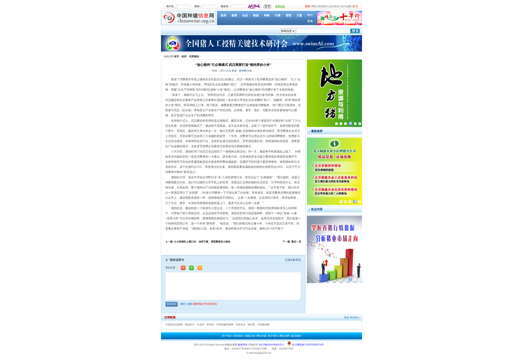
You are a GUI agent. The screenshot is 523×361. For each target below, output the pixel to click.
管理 (288, 15)
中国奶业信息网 (174, 324)
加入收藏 (346, 6)
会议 (245, 15)
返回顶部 (296, 335)
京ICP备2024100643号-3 (271, 344)
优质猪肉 (194, 56)
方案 (299, 15)
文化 (310, 21)
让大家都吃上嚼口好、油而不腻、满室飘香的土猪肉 (202, 241)
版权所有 (243, 344)
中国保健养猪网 (224, 324)
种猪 (267, 15)
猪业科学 (190, 324)
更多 (346, 317)
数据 (256, 15)
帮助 (314, 6)
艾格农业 (240, 324)
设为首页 (334, 6)
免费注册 (280, 6)
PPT (310, 15)
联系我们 (323, 6)
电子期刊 (273, 335)
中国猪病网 (263, 324)
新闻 (234, 15)
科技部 (210, 324)
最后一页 (296, 241)
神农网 (251, 324)
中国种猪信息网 (189, 18)
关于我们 (227, 335)
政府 (223, 15)
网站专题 (261, 335)
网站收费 (284, 335)
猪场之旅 (250, 335)
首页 (176, 56)
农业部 (200, 324)
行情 (277, 15)
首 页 (355, 6)
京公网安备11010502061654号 (307, 344)
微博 (307, 6)
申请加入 (355, 317)
